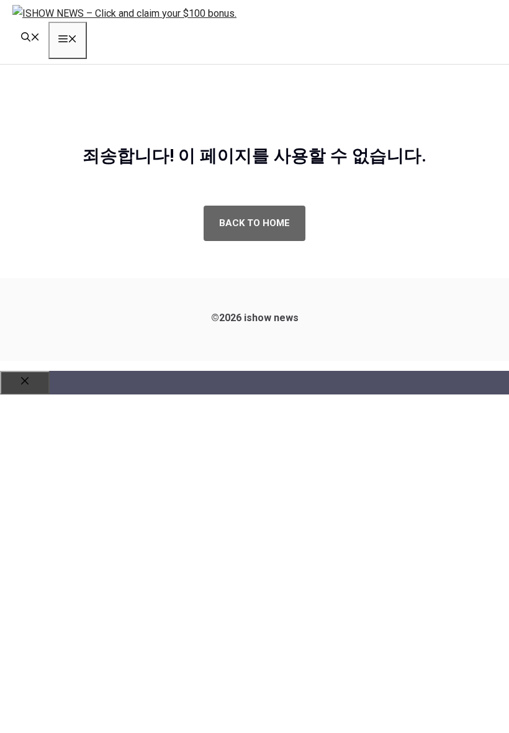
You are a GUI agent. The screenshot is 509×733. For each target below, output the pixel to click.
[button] (30, 38)
